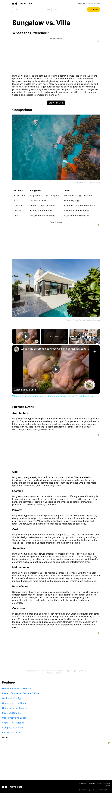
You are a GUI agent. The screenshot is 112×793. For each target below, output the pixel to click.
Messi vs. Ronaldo (11, 713)
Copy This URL (56, 103)
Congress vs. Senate (12, 727)
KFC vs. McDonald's (12, 732)
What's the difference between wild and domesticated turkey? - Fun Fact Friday (55, 348)
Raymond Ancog (83, 182)
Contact (82, 784)
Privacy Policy (107, 785)
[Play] (83, 336)
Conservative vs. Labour (14, 717)
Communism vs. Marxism (15, 708)
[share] (94, 351)
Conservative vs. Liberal (14, 703)
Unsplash (96, 182)
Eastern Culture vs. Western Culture (20, 693)
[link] (16, 349)
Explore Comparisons (88, 3)
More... (5, 737)
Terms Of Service (94, 784)
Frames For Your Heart (81, 320)
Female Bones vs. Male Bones (17, 688)
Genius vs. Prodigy (11, 698)
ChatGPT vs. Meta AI (13, 722)
